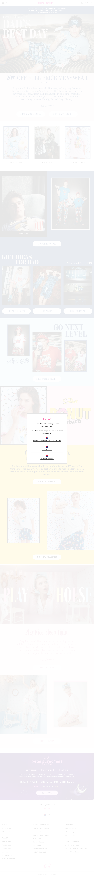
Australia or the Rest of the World (47, 441)
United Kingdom (47, 459)
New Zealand (47, 450)
